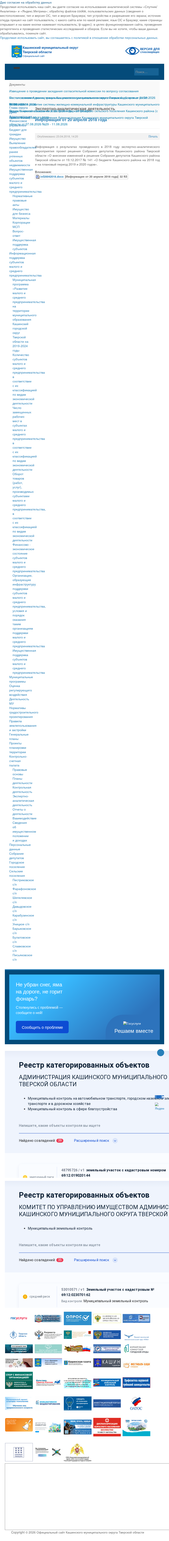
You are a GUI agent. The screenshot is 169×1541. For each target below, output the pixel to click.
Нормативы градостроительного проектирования (20, 712)
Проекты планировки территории (17, 747)
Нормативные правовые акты (23, 200)
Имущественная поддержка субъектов (24, 244)
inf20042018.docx (52, 177)
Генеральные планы (19, 736)
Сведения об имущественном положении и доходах (24, 831)
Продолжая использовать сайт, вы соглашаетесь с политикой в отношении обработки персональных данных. (79, 37)
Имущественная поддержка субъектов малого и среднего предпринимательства (20, 180)
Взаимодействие (25, 818)
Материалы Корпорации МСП (21, 222)
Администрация (20, 116)
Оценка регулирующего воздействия (20, 690)
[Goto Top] (160, 1053)
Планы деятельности (22, 780)
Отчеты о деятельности (22, 811)
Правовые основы (20, 771)
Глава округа (18, 107)
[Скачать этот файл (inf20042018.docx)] (38, 177)
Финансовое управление (18, 123)
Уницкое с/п (21, 924)
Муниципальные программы (20, 679)
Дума (13, 112)
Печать (153, 136)
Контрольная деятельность (22, 789)
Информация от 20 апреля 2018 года (71, 119)
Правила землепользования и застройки (20, 725)
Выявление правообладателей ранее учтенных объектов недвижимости (20, 154)
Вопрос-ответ (18, 233)
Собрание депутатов (16, 855)
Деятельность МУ (19, 701)
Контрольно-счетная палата (18, 760)
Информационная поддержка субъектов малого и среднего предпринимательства (20, 264)
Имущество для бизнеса (21, 211)
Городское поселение (17, 864)
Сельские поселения (17, 873)
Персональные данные (20, 846)
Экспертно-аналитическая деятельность (23, 800)
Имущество (17, 138)
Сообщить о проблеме (42, 1027)
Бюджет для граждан (18, 131)
